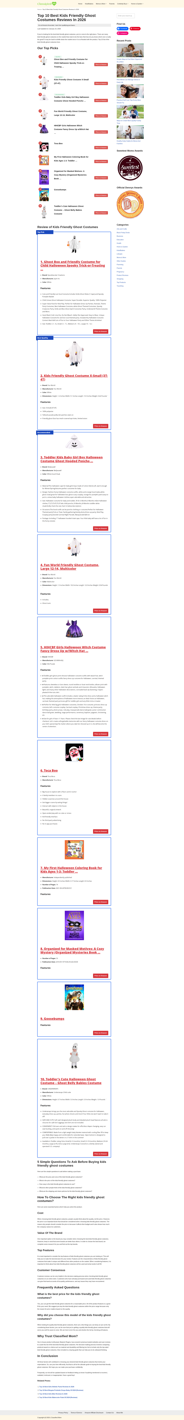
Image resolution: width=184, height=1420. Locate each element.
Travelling (120, 286)
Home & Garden (122, 247)
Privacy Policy (63, 1412)
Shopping (120, 279)
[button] (106, 3)
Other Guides (121, 261)
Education (120, 239)
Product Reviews (122, 275)
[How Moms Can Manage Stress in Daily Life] (130, 71)
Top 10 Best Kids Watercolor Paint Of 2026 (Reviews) (58, 1397)
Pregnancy (120, 272)
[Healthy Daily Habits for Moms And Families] (130, 132)
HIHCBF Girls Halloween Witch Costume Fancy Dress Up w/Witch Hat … (71, 129)
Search (139, 16)
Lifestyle (119, 254)
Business (120, 236)
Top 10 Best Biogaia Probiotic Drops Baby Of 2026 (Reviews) (61, 1390)
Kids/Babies (89, 4)
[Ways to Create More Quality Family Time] (130, 112)
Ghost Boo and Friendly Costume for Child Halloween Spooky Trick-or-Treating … (71, 63)
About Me (119, 1412)
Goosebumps (60, 190)
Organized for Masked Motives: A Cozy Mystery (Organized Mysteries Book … (70, 175)
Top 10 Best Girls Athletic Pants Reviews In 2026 (56, 1387)
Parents (112, 4)
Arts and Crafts (122, 229)
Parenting (120, 264)
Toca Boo (58, 143)
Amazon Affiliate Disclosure (94, 1412)
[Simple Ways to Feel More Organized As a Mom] (130, 51)
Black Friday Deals (123, 232)
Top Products (121, 282)
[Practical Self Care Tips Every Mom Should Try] (130, 92)
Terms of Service (76, 1412)
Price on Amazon (101, 64)
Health (119, 243)
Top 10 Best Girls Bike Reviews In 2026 (53, 1394)
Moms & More (121, 257)
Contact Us (110, 1412)
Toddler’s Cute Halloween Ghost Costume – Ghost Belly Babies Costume (69, 210)
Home (80, 4)
